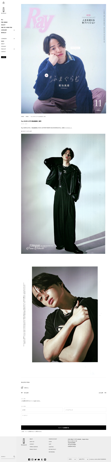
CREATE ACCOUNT (53, 439)
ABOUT (31, 439)
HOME (22, 116)
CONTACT (32, 444)
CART (50, 444)
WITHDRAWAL (52, 451)
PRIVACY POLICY (33, 449)
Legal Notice (51, 446)
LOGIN (50, 441)
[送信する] (14, 456)
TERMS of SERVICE (34, 446)
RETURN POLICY (52, 449)
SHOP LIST (32, 441)
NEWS (27, 116)
